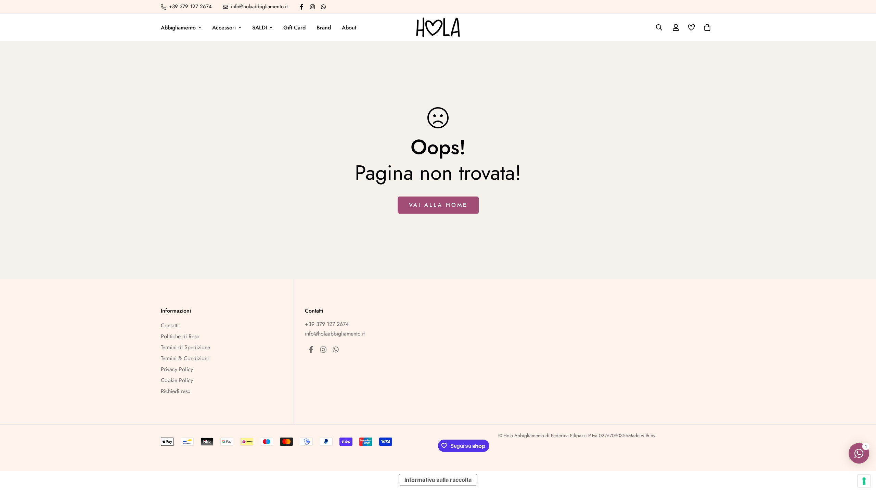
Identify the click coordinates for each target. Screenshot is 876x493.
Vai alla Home (438, 205)
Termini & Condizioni (185, 358)
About (349, 27)
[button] (705, 27)
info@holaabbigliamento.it (335, 334)
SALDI (259, 27)
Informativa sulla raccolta (438, 479)
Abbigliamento (178, 27)
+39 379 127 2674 (327, 324)
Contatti (170, 325)
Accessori (224, 27)
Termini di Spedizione (185, 347)
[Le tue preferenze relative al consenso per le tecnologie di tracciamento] (864, 481)
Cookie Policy (177, 380)
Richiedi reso (176, 391)
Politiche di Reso (180, 336)
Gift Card (294, 27)
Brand (324, 27)
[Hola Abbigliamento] (438, 27)
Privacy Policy (177, 369)
